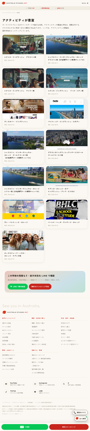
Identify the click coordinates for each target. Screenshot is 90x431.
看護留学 (35, 326)
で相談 (25, 427)
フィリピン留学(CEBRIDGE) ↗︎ (44, 402)
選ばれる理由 (6, 323)
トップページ (6, 402)
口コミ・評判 (65, 337)
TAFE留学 (35, 333)
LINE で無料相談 (19, 287)
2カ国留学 (35, 341)
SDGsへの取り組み (8, 344)
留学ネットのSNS (37, 362)
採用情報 (5, 341)
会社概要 (5, 337)
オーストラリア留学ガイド (69, 344)
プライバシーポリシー (18, 402)
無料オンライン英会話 (39, 344)
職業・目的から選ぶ (38, 323)
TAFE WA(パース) (37, 337)
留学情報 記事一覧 (38, 369)
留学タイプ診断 (66, 330)
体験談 (63, 333)
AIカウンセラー (7, 330)
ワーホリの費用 (7, 358)
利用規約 (30, 402)
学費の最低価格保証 (8, 366)
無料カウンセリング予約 (40, 287)
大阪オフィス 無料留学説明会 (41, 358)
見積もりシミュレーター (10, 362)
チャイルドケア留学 (38, 330)
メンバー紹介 (6, 333)
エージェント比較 (8, 369)
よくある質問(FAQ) (38, 373)
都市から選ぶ (65, 326)
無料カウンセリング (38, 355)
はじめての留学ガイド (68, 341)
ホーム (4, 12)
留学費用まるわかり (8, 355)
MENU (84, 3)
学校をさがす (65, 323)
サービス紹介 (6, 326)
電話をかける (80, 412)
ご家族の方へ (36, 366)
